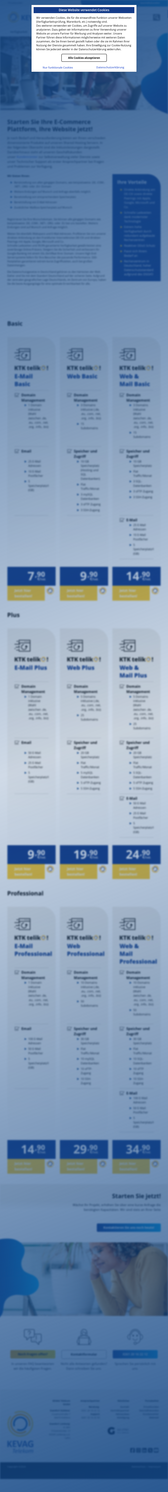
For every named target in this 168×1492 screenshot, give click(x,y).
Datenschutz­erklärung (110, 67)
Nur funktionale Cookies (58, 67)
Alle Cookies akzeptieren (84, 58)
